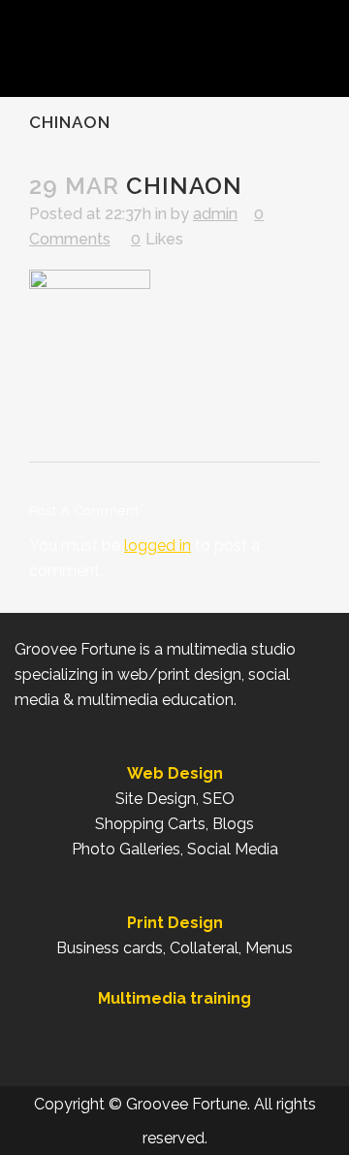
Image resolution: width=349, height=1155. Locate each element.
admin (215, 214)
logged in (157, 545)
